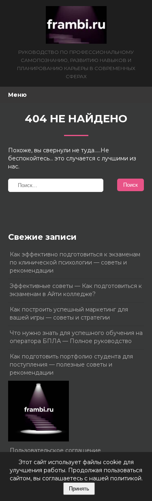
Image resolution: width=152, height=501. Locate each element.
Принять (79, 489)
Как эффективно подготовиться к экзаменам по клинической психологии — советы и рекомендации (75, 262)
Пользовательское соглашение (55, 450)
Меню (17, 94)
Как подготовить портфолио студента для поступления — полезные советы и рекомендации (71, 364)
